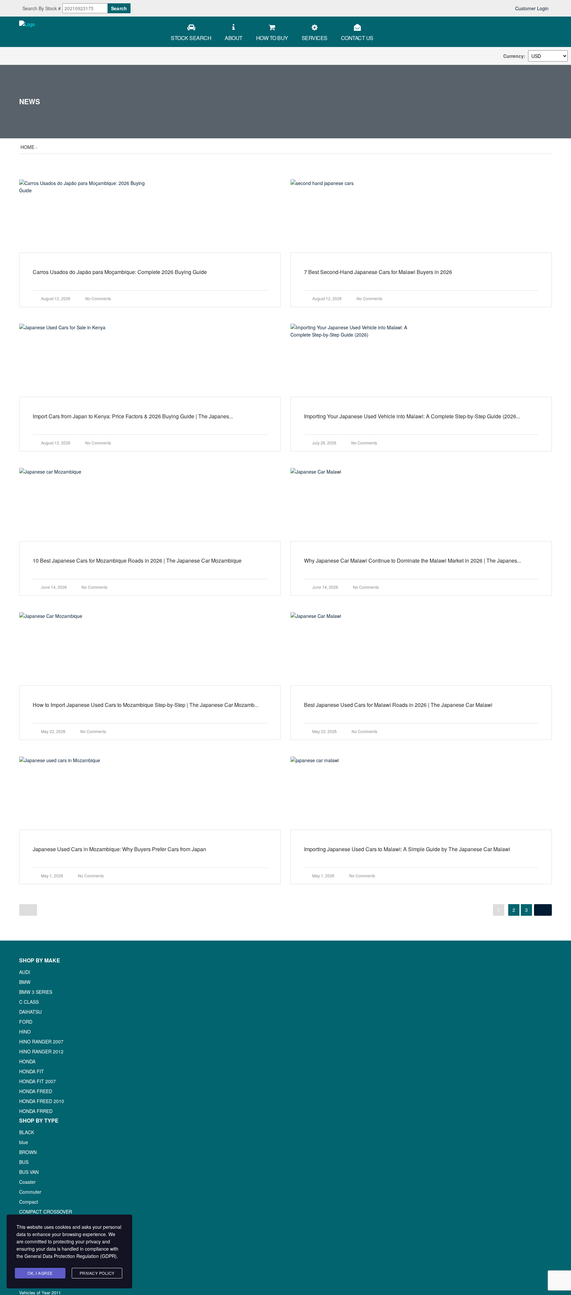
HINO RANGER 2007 (41, 1041)
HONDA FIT (31, 1071)
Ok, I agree (40, 1273)
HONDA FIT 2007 (37, 1081)
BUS (23, 1162)
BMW (24, 982)
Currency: (514, 56)
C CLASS (29, 1001)
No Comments (98, 298)
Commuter (30, 1191)
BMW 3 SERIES (35, 992)
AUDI (24, 972)
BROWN (28, 1152)
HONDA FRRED (36, 1111)
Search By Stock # (41, 8)
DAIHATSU (30, 1011)
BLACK (26, 1132)
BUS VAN (29, 1172)
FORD (25, 1021)
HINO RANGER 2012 (41, 1051)
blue (23, 1142)
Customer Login (531, 8)
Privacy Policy (97, 1273)
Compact (28, 1201)
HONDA (27, 1061)
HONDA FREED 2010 (41, 1101)
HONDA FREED (35, 1091)
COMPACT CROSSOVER (45, 1211)
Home (27, 147)
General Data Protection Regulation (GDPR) (70, 1256)
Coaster (27, 1182)
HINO (25, 1031)
